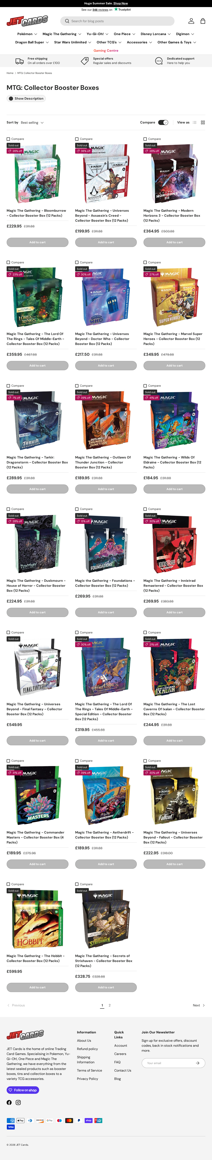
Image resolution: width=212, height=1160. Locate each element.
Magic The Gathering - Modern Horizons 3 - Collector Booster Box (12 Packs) (171, 215)
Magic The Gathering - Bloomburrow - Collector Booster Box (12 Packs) (36, 213)
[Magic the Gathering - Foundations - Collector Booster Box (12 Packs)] (106, 544)
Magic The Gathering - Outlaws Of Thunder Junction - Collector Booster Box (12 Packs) (103, 462)
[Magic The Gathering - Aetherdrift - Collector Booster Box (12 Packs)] (106, 796)
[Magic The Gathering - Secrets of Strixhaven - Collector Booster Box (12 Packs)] (106, 919)
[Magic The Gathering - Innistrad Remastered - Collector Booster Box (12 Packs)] (174, 544)
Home (10, 73)
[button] (202, 21)
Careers (120, 1054)
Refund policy (87, 1049)
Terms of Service (89, 1070)
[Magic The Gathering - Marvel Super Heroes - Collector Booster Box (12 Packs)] (174, 297)
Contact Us (122, 1070)
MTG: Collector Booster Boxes (34, 73)
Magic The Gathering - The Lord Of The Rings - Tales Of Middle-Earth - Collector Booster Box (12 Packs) (35, 339)
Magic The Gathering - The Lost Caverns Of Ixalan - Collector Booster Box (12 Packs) (174, 709)
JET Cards (22, 1145)
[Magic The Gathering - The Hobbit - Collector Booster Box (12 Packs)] (38, 919)
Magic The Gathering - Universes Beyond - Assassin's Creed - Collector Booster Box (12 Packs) (102, 215)
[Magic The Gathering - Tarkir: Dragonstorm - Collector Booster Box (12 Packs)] (38, 421)
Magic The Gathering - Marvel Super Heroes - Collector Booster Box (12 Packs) (172, 339)
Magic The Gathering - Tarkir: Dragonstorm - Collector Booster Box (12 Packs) (37, 462)
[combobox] (117, 21)
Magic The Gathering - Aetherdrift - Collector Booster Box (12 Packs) (104, 835)
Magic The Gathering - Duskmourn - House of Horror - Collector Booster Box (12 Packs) (36, 585)
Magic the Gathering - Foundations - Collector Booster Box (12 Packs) (105, 583)
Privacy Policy (87, 1079)
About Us (84, 1040)
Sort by (12, 122)
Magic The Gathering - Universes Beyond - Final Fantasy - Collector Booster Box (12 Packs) (34, 709)
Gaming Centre (106, 50)
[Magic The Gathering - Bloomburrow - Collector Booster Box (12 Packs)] (38, 174)
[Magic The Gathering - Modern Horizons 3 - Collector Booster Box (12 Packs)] (174, 174)
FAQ (117, 1062)
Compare (147, 122)
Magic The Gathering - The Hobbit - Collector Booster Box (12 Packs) (36, 958)
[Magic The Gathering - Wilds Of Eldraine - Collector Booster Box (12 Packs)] (174, 421)
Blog (117, 1079)
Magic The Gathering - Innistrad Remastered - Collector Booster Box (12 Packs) (173, 585)
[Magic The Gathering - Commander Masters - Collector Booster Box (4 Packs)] (38, 796)
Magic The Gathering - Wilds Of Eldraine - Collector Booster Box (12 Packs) (172, 462)
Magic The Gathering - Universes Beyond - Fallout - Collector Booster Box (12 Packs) (173, 837)
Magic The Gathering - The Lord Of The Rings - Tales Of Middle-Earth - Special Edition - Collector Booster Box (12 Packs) (104, 711)
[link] (53, 1005)
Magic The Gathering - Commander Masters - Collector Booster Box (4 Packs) (35, 837)
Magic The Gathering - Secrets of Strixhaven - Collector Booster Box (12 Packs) (103, 961)
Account (120, 1045)
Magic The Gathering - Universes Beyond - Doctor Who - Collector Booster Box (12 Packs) (102, 339)
